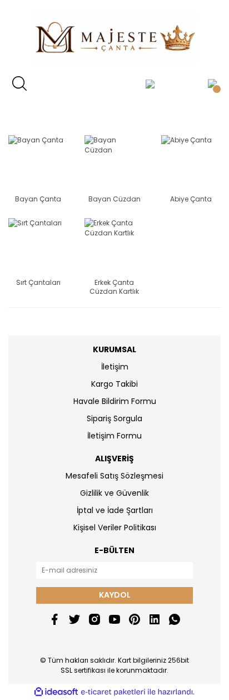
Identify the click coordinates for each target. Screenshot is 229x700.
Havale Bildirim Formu (114, 401)
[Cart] (212, 83)
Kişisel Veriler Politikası (114, 527)
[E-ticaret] (113, 692)
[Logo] (114, 36)
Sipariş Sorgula (114, 418)
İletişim (114, 366)
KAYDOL (115, 594)
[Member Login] (150, 83)
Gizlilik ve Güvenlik (114, 493)
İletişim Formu (114, 435)
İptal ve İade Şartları (115, 510)
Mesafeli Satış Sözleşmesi (114, 475)
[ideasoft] (56, 692)
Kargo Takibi (114, 384)
